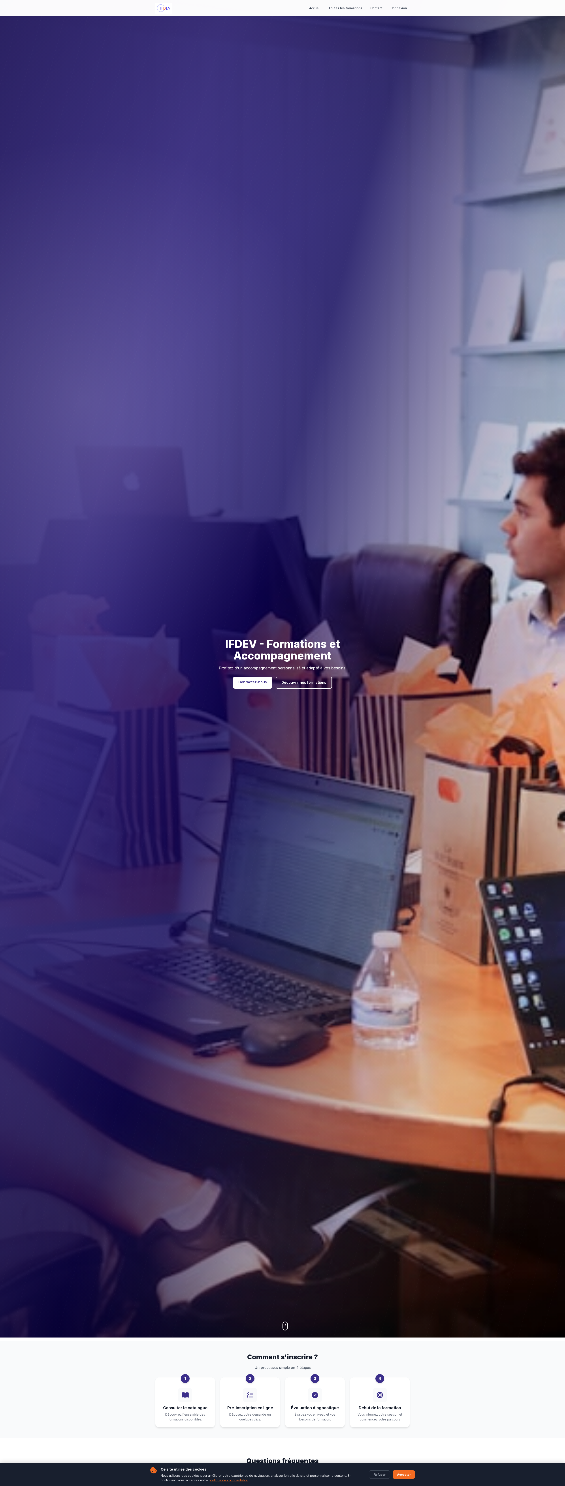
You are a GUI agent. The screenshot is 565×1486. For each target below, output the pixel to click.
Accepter (404, 1474)
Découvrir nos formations (303, 682)
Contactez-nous (252, 682)
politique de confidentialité (228, 1480)
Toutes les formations (345, 8)
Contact (376, 8)
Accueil (314, 8)
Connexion (398, 8)
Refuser (379, 1474)
